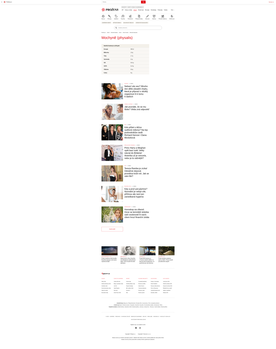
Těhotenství (130, 18)
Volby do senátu (104, 290)
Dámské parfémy (135, 306)
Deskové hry (146, 306)
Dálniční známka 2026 (167, 283)
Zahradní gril (156, 305)
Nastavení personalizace (138, 319)
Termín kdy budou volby (106, 288)
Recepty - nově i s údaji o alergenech (132, 7)
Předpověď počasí (131, 303)
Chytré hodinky (157, 306)
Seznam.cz (271, 2)
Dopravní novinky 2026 (167, 285)
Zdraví (135, 10)
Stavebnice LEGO (128, 306)
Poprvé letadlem (154, 283)
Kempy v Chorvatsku (155, 281)
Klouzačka (142, 305)
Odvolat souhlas (165, 316)
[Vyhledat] (143, 2)
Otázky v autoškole (166, 290)
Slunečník (137, 305)
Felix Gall (115, 290)
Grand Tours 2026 (117, 292)
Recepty (147, 10)
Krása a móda (128, 10)
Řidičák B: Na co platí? (167, 288)
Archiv (145, 316)
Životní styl (141, 10)
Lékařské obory (106, 22)
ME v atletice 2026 (129, 288)
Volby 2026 (103, 281)
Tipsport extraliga (129, 285)
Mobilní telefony (121, 306)
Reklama (149, 316)
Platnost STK (165, 292)
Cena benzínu (145, 303)
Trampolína (132, 305)
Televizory (152, 306)
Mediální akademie (136, 316)
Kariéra (112, 316)
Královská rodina (129, 145)
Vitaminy (154, 18)
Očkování (147, 18)
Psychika (123, 18)
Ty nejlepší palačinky (142, 281)
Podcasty (160, 10)
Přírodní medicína (163, 18)
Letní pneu (141, 306)
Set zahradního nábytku (148, 305)
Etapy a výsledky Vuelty (118, 283)
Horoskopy (153, 10)
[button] (112, 91)
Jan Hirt (115, 285)
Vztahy (165, 10)
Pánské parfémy (164, 306)
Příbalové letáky (139, 18)
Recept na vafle (141, 290)
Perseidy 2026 (139, 303)
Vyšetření (116, 18)
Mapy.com (126, 303)
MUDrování (172, 18)
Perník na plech (141, 292)
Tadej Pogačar (116, 288)
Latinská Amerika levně (155, 290)
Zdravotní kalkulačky (142, 22)
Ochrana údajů (125, 316)
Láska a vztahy (128, 104)
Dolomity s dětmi (154, 292)
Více (172, 10)
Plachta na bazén (126, 305)
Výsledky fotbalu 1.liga (130, 283)
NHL (127, 292)
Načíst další (112, 229)
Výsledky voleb (104, 285)
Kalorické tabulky (129, 22)
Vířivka (161, 305)
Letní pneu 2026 (166, 281)
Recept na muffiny (141, 283)
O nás (107, 316)
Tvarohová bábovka (142, 288)
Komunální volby (104, 292)
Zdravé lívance (141, 285)
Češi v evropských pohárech (153, 303)
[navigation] (2, 2)
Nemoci (103, 18)
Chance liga (128, 281)
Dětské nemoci (117, 22)
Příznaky (109, 18)
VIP (122, 10)
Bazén (121, 305)
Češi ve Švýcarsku (154, 288)
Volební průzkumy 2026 (106, 283)
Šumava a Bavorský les (155, 285)
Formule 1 (128, 290)
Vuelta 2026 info (117, 281)
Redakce (117, 316)
